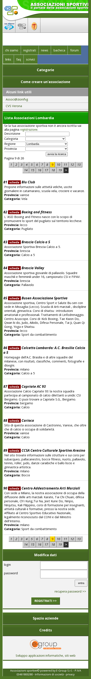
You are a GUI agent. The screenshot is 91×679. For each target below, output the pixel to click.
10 (58, 165)
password (11, 573)
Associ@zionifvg (17, 99)
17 (46, 170)
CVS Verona (14, 106)
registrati (29, 50)
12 (72, 165)
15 (32, 170)
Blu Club (22, 182)
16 (39, 170)
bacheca (59, 50)
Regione (10, 144)
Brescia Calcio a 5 (29, 242)
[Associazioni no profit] (9, 31)
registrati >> (45, 601)
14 (26, 170)
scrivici (30, 59)
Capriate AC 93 (27, 386)
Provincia (10, 149)
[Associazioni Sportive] (21, 31)
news (44, 50)
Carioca (21, 420)
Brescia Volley (26, 268)
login (7, 565)
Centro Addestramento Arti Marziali (44, 488)
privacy (70, 674)
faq (18, 59)
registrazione (28, 129)
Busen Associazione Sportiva (38, 298)
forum (74, 50)
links (8, 59)
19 (60, 170)
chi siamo (11, 50)
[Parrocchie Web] (34, 31)
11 (65, 165)
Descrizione (12, 134)
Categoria (11, 139)
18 (53, 170)
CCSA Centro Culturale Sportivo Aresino (47, 450)
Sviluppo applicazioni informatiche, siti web (46, 656)
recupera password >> (70, 591)
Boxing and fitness (30, 212)
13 (79, 165)
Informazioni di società (49, 674)
